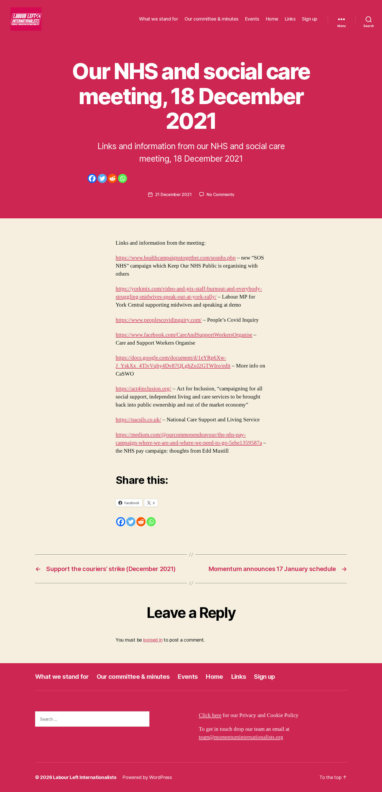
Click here (210, 715)
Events (252, 19)
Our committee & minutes (212, 19)
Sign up (309, 19)
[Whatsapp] (122, 178)
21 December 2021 (173, 194)
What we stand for (158, 19)
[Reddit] (112, 178)
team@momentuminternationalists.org (241, 737)
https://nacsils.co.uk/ (138, 419)
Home (272, 19)
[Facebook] (92, 178)
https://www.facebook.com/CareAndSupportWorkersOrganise (184, 334)
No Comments (220, 194)
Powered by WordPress (147, 777)
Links (290, 19)
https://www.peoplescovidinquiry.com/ (159, 320)
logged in (153, 640)
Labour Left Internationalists (84, 777)
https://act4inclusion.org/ (143, 388)
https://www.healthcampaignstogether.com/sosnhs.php (176, 257)
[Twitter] (102, 178)
